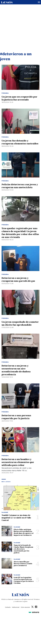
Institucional (15, 607)
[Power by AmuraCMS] (33, 612)
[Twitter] (32, 607)
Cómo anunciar (25, 607)
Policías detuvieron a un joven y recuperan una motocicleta (20, 186)
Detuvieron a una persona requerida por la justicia (16, 417)
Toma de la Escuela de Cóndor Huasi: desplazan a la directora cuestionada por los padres (23, 549)
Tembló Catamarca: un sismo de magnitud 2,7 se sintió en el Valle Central (16, 517)
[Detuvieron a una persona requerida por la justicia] (20, 395)
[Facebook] (36, 607)
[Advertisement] (20, 26)
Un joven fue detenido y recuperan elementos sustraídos (20, 142)
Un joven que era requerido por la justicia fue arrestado (19, 98)
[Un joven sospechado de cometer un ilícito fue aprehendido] (20, 302)
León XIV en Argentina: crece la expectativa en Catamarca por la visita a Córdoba (24, 580)
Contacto (8, 607)
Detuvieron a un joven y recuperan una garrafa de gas (18, 279)
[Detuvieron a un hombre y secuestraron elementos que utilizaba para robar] (20, 439)
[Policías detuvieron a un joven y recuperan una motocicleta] (20, 164)
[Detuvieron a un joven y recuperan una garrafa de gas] (20, 258)
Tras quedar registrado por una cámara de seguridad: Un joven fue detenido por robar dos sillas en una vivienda (20, 233)
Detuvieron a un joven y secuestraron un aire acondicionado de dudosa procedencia (16, 370)
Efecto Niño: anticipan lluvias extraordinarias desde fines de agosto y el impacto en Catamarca (23, 532)
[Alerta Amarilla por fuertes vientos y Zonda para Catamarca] (7, 563)
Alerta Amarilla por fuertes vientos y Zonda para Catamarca (23, 564)
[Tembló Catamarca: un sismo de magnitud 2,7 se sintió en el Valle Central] (20, 497)
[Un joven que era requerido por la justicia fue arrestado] (20, 77)
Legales (24, 601)
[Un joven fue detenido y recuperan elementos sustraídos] (20, 121)
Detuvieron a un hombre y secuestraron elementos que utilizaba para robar (18, 462)
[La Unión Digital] (7, 2)
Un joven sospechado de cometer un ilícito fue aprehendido (20, 323)
